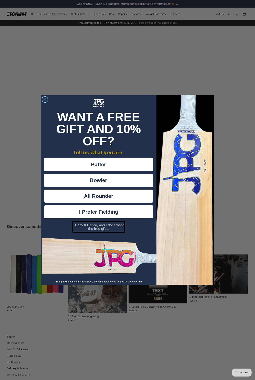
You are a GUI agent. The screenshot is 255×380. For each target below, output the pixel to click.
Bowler (98, 180)
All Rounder (98, 196)
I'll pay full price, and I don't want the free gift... (98, 227)
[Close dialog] (45, 99)
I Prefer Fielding (98, 212)
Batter (98, 164)
